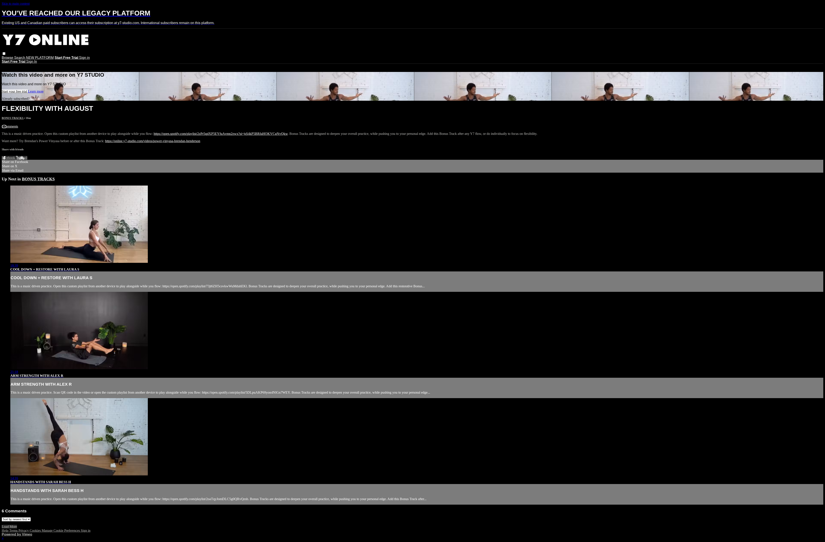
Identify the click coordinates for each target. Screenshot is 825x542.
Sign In (31, 61)
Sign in (84, 57)
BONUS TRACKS (13, 118)
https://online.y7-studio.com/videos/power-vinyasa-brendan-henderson (152, 141)
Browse (8, 57)
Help (5, 530)
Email (23, 158)
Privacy (24, 530)
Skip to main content (16, 3)
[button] (4, 53)
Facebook (9, 158)
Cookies (36, 530)
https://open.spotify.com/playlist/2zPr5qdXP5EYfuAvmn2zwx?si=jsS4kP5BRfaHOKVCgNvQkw (221, 134)
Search (20, 57)
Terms (13, 530)
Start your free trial (15, 91)
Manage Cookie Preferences (61, 530)
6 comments (10, 126)
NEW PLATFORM (40, 57)
